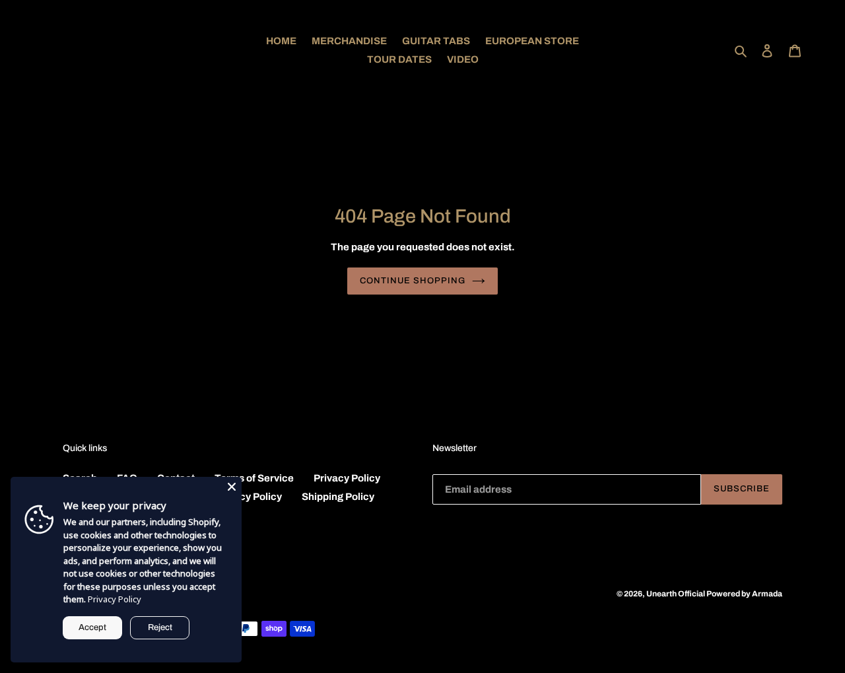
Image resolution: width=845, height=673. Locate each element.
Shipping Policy (338, 496)
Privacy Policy (347, 478)
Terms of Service (254, 478)
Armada (767, 593)
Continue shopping (413, 280)
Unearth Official (676, 593)
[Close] (231, 486)
